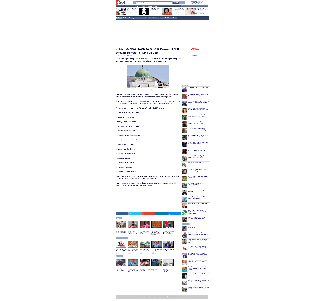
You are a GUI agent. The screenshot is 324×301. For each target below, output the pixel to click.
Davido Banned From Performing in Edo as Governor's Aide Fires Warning (198, 233)
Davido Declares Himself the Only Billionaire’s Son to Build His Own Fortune (133, 231)
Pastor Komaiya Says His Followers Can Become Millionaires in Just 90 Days (197, 241)
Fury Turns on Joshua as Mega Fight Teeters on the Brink (145, 269)
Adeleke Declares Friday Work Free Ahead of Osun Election (197, 197)
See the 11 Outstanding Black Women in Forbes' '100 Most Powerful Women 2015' (178, 10)
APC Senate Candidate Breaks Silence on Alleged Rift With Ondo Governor (156, 251)
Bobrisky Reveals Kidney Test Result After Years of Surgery (197, 170)
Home (137, 6)
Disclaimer (152, 296)
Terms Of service (164, 296)
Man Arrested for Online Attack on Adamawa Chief (156, 269)
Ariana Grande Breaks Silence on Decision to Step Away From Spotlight (198, 108)
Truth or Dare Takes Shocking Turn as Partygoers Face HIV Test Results (198, 136)
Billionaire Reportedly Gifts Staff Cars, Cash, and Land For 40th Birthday (198, 129)
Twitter (181, 296)
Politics (125, 17)
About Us (142, 296)
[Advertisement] (162, 33)
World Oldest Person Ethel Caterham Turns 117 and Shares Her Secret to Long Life (197, 255)
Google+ (184, 296)
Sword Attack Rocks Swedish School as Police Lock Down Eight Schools (198, 288)
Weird (168, 17)
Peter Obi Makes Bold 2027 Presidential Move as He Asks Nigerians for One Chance (198, 103)
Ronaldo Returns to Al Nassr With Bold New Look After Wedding (198, 143)
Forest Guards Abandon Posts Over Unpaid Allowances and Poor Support (198, 115)
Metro (162, 17)
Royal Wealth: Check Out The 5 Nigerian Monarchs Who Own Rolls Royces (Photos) (132, 10)
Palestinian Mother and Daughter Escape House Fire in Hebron (196, 122)
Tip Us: (153, 6)
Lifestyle (145, 17)
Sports (156, 17)
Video (174, 17)
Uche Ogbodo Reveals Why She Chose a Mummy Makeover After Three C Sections (198, 268)
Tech (150, 17)
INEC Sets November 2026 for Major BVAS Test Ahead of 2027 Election (197, 260)
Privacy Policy (157, 296)
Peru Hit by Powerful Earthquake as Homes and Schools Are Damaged (168, 269)
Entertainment (138, 17)
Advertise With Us (171, 296)
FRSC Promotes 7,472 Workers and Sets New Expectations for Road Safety (198, 247)
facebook (177, 296)
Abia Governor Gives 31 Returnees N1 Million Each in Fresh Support (198, 95)
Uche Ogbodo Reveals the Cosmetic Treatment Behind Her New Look (197, 149)
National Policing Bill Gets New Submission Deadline (196, 163)
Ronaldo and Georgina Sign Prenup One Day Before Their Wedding (197, 156)
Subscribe (194, 55)
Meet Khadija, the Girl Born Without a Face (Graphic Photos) (155, 10)
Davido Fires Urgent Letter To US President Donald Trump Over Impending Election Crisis (196, 219)
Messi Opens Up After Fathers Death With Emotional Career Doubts (197, 204)
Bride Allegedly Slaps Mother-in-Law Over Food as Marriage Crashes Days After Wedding (156, 232)
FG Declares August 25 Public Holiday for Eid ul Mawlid (168, 251)
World (131, 17)
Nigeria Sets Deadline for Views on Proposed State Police (197, 183)
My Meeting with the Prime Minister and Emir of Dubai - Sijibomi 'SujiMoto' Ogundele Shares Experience (200, 11)
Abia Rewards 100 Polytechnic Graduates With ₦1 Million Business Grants (168, 231)
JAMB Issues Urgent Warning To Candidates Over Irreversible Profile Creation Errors (197, 212)
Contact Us (144, 6)
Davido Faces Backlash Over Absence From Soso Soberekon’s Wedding (145, 231)
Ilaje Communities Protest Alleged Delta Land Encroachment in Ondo (198, 281)
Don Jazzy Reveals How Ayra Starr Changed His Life (120, 269)
